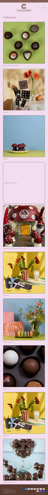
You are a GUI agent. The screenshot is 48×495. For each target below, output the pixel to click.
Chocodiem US (36, 493)
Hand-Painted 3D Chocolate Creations (14, 248)
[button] (3, 7)
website (5, 435)
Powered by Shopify (42, 493)
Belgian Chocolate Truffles (10, 65)
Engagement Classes (10, 183)
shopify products (8, 342)
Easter (5, 159)
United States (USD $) (8, 491)
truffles (5, 389)
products (5, 295)
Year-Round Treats (8, 482)
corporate (5, 112)
